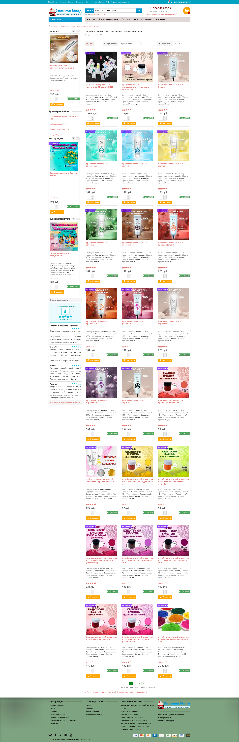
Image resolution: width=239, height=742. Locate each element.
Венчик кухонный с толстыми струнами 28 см (62, 66)
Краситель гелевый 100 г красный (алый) (170, 243)
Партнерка (160, 19)
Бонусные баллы (98, 2)
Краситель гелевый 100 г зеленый (98, 243)
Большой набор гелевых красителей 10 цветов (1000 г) (100, 86)
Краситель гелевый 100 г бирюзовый (98, 164)
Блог (87, 2)
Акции (92, 19)
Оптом (127, 19)
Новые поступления (109, 19)
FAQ (107, 2)
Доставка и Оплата (144, 19)
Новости (63, 2)
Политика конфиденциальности (63, 720)
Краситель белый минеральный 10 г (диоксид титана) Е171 (135, 87)
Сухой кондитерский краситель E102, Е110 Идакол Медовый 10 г (137, 481)
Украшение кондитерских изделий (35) (64, 117)
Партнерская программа (120, 2)
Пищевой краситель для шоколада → (132, 692)
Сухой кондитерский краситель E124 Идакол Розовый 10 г (101, 638)
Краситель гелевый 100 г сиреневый (98, 401)
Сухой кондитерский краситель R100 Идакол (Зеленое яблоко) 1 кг (173, 639)
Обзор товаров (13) (58, 124)
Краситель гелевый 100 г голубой (134, 164)
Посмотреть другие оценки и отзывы (65, 402)
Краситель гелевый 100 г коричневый (134, 243)
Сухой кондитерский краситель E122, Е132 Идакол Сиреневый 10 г (137, 560)
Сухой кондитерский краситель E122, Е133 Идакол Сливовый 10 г (173, 560)
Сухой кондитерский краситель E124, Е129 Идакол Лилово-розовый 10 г (137, 639)
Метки (55, 26)
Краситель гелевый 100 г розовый (134, 322)
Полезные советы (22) (59, 129)
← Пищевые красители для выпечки (100, 692)
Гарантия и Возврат (166, 721)
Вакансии (54, 723)
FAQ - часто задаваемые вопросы (171, 715)
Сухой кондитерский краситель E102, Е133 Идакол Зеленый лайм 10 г (173, 481)
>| (144, 683)
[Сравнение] (171, 2)
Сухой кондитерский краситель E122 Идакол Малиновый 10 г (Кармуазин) (101, 560)
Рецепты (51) (55, 135)
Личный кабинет (92, 711)
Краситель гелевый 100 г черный (134, 401)
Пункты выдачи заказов (59, 717)
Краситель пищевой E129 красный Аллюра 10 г (170, 401)
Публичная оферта (57, 714)
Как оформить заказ (94, 714)
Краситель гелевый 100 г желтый (170, 164)
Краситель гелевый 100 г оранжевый (98, 322)
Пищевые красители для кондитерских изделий (79, 26)
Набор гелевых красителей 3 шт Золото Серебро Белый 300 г (101, 481)
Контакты (79, 2)
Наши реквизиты (165, 718)
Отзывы (71, 2)
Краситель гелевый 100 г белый (170, 86)
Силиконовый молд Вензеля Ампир (64, 174)
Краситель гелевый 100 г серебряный (170, 322)
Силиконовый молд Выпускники (59, 254)
